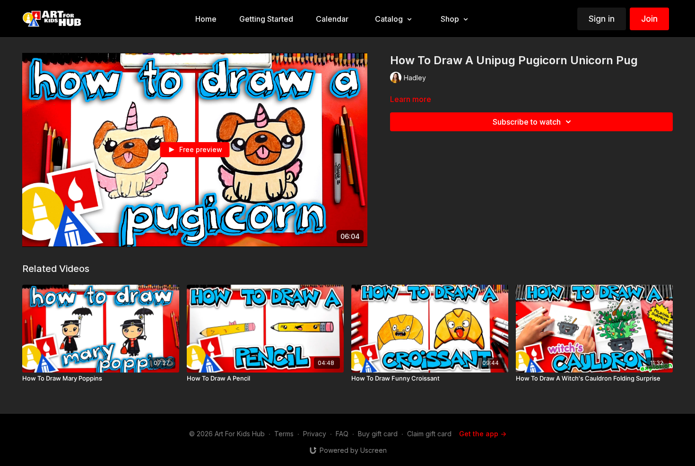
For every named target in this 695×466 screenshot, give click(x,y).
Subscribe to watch (527, 122)
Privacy (314, 434)
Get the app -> (482, 434)
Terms (284, 434)
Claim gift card (429, 434)
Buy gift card (378, 434)
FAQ (342, 434)
